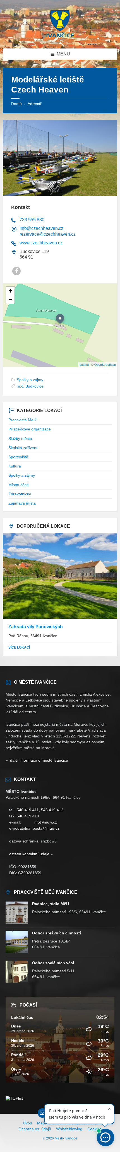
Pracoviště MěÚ (22, 420)
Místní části (18, 485)
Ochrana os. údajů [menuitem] (34, 1129)
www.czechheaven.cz (41, 242)
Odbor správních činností (56, 933)
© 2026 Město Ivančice (60, 1138)
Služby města (20, 438)
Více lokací (19, 647)
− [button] (10, 299)
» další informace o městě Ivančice (37, 760)
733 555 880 (32, 219)
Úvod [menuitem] (27, 1123)
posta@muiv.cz (46, 828)
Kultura (14, 466)
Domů (16, 103)
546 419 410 (28, 816)
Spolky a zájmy (30, 379)
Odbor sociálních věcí (53, 963)
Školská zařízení (22, 447)
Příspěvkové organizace (29, 429)
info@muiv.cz (45, 822)
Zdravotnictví (19, 494)
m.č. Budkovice (30, 386)
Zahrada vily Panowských (35, 626)
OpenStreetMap (105, 364)
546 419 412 (52, 810)
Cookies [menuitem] (94, 1129)
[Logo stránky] (60, 37)
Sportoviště (18, 457)
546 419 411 (28, 810)
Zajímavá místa (22, 503)
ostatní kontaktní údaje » (31, 854)
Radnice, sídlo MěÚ (50, 904)
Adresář (35, 103)
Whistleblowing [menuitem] (69, 1129)
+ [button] (10, 290)
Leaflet (84, 364)
